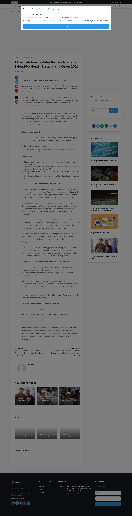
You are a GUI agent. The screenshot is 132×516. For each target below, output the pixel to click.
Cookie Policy (68, 9)
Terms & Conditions (40, 9)
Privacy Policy (53, 9)
